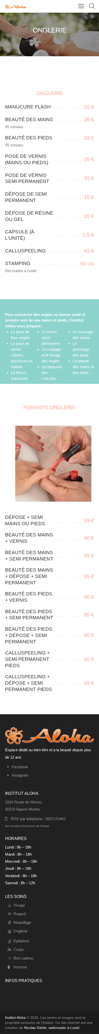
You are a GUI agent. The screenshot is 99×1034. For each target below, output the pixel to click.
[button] (81, 6)
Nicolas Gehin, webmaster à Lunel (51, 1028)
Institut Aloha (15, 1018)
